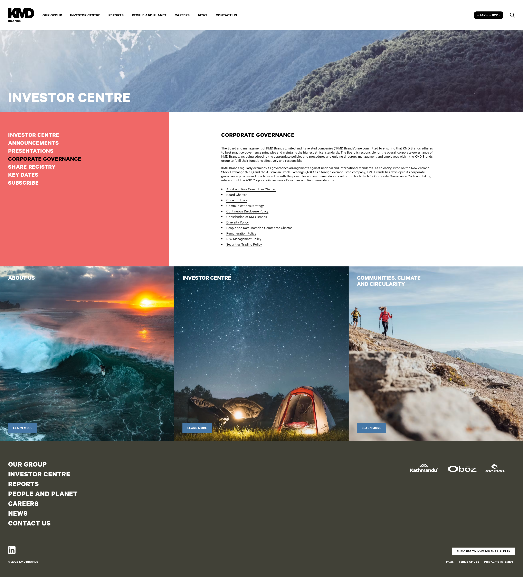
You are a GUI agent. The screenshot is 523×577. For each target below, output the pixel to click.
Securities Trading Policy (244, 244)
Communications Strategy (245, 205)
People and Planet (149, 15)
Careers (182, 15)
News (203, 15)
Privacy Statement (499, 561)
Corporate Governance (44, 158)
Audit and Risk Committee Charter (251, 189)
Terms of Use (468, 561)
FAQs (450, 561)
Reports (116, 15)
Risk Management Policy (243, 239)
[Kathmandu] (425, 466)
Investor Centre (85, 15)
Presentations (31, 150)
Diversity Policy (237, 222)
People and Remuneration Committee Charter (259, 228)
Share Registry (32, 166)
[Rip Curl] (500, 466)
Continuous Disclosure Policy (247, 211)
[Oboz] (462, 466)
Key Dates (23, 174)
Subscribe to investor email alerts (483, 551)
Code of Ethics (236, 200)
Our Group (52, 15)
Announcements (33, 142)
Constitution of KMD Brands (246, 216)
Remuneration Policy (241, 233)
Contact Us (226, 15)
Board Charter (236, 194)
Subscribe (23, 182)
